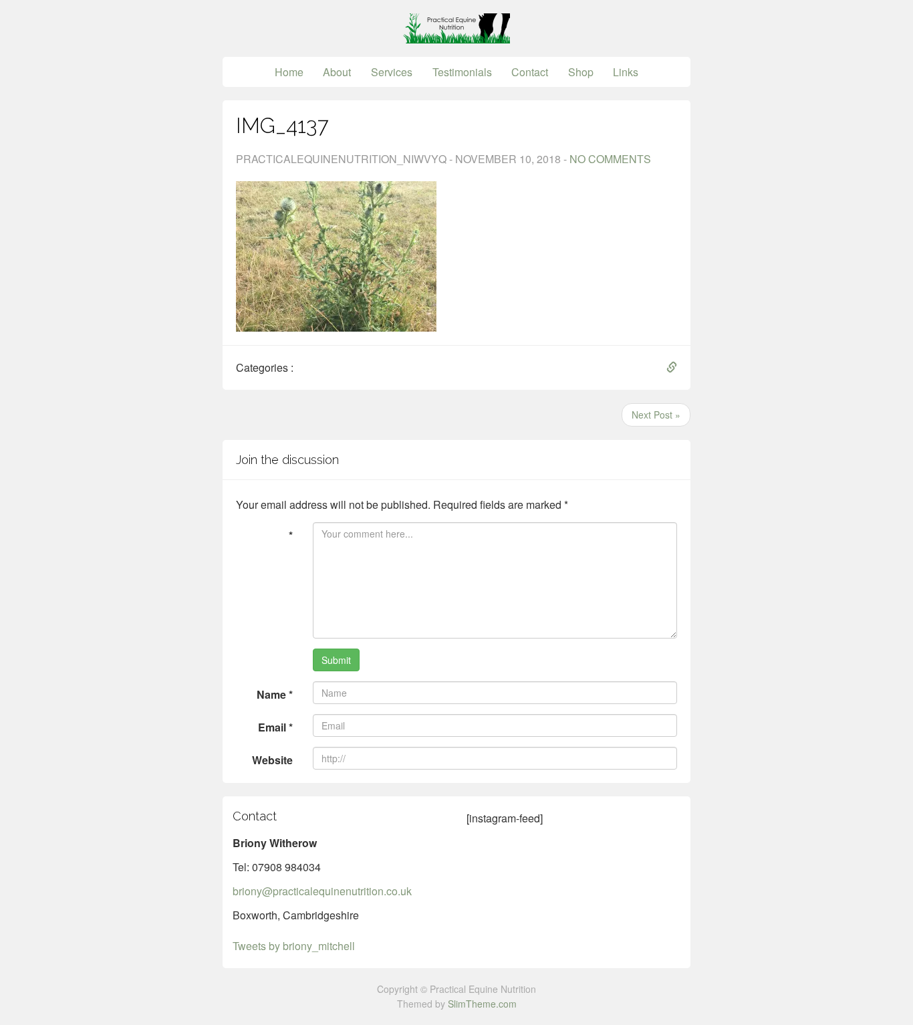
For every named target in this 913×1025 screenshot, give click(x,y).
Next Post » (656, 414)
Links (625, 72)
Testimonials (462, 72)
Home (289, 72)
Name (275, 694)
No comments (610, 158)
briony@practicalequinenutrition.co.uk (322, 891)
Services (391, 72)
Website (272, 760)
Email (275, 727)
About (337, 72)
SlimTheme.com (482, 1003)
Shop (581, 72)
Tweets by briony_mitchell (294, 945)
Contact (529, 72)
